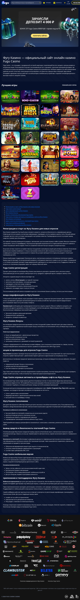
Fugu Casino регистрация (13, 209)
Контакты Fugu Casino (54, 581)
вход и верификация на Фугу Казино (17, 211)
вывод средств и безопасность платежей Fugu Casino (22, 221)
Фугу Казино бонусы (12, 213)
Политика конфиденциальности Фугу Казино (32, 581)
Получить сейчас (40, 36)
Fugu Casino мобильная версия (15, 223)
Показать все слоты (69, 85)
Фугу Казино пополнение (13, 219)
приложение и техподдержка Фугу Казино (18, 225)
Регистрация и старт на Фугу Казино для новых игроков (23, 207)
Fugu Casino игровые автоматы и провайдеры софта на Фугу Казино (27, 217)
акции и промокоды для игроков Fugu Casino (19, 215)
